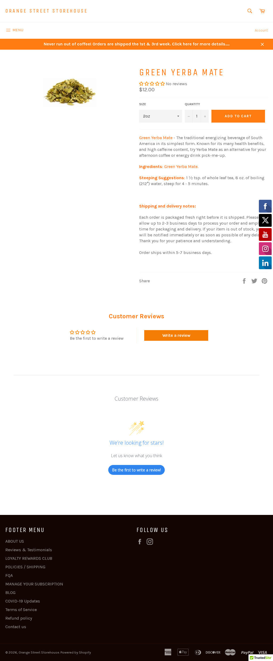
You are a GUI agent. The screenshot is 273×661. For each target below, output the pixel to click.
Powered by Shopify (76, 652)
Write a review (176, 335)
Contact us (15, 626)
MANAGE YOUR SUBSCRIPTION (34, 583)
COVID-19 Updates (22, 601)
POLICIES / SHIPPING (25, 566)
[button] (152, 83)
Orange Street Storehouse (46, 11)
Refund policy (18, 618)
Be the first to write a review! (136, 469)
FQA (9, 575)
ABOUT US (14, 541)
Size (142, 104)
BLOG (10, 592)
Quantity (192, 104)
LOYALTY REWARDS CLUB (28, 558)
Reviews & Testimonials (28, 549)
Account (261, 30)
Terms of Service (21, 609)
